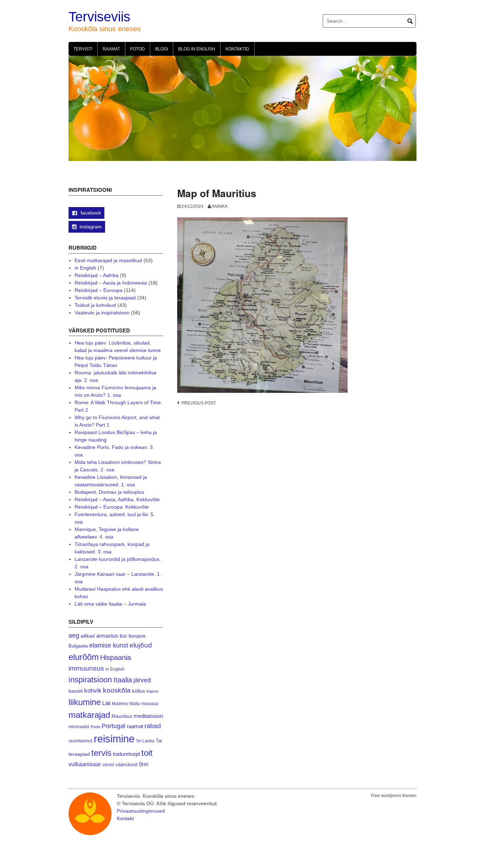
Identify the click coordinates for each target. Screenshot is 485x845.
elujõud (141, 645)
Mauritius (121, 716)
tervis (101, 753)
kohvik (93, 690)
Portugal (113, 726)
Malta (134, 703)
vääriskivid (126, 764)
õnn (143, 764)
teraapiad (79, 754)
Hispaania (115, 657)
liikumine (85, 702)
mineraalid (79, 726)
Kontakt (125, 818)
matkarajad (89, 715)
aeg (74, 635)
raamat (135, 726)
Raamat (111, 49)
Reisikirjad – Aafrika (97, 275)
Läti (106, 703)
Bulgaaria (78, 646)
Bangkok (137, 636)
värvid (108, 764)
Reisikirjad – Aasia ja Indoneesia (111, 283)
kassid (76, 691)
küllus (138, 691)
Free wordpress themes (393, 795)
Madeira (120, 703)
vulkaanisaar (85, 764)
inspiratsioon (90, 679)
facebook (90, 213)
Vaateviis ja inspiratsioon (102, 312)
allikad (88, 636)
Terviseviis (99, 16)
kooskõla (117, 690)
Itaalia (122, 680)
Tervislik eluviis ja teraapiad (105, 297)
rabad (153, 726)
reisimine (114, 738)
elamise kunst (108, 645)
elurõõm (84, 657)
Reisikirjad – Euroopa (98, 290)
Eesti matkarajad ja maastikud (108, 260)
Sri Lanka (145, 740)
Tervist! (82, 49)
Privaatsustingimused (141, 811)
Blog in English (196, 49)
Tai (159, 740)
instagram (91, 226)
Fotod (137, 49)
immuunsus (86, 668)
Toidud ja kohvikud (95, 305)
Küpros (152, 691)
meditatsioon (148, 716)
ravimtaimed (80, 740)
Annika (220, 206)
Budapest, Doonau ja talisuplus (109, 492)
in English (85, 268)
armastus (107, 636)
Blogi (161, 49)
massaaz (150, 703)
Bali (123, 636)
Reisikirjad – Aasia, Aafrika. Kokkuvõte (117, 499)
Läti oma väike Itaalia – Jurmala (110, 604)
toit (147, 753)
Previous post (198, 403)
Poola (95, 727)
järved (142, 680)
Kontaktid (237, 49)
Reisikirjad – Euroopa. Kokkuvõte (112, 507)
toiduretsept (126, 754)
